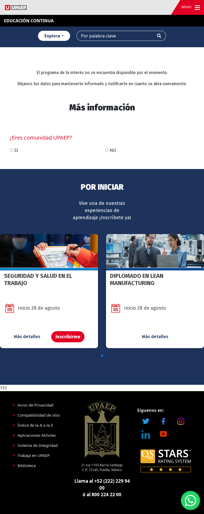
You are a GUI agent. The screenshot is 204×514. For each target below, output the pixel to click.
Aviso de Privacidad (35, 405)
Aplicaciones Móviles (37, 435)
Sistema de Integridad (38, 445)
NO (113, 150)
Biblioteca (27, 465)
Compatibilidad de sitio (39, 415)
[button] (93, 355)
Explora (52, 36)
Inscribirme (68, 337)
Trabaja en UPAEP (34, 455)
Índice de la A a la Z (35, 425)
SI (16, 150)
